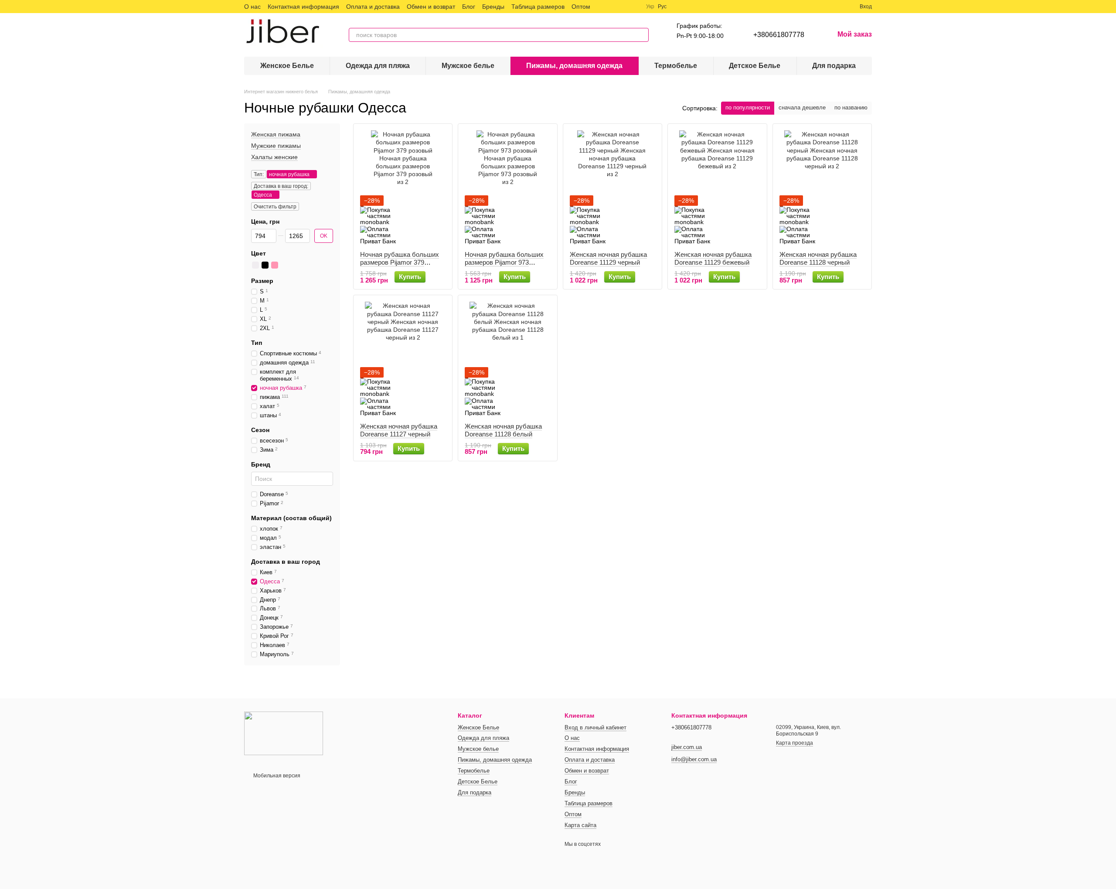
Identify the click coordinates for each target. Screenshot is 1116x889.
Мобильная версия (276, 776)
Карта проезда (794, 743)
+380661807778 (778, 34)
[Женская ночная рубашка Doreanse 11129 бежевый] (717, 187)
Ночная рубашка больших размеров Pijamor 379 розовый (399, 262)
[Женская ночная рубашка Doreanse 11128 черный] (822, 187)
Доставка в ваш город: (281, 186)
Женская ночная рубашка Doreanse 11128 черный (818, 258)
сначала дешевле (802, 107)
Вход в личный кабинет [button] (595, 727)
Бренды (493, 6)
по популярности (747, 107)
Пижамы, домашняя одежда (574, 65)
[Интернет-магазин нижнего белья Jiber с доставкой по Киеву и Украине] (283, 733)
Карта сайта (580, 825)
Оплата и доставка (373, 6)
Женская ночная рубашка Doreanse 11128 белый (503, 430)
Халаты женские (274, 157)
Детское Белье (754, 65)
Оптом (581, 6)
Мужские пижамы (276, 145)
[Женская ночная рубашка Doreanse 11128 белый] (507, 359)
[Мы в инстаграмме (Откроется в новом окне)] (623, 6)
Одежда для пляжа (378, 65)
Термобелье (675, 65)
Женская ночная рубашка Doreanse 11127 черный (398, 430)
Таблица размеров (538, 6)
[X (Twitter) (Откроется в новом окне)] (612, 6)
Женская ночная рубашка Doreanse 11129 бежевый (713, 258)
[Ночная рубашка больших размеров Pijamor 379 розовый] (403, 187)
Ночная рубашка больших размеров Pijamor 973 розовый (504, 262)
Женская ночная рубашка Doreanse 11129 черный (608, 258)
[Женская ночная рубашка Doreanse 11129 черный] (612, 187)
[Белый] (255, 265)
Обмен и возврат (431, 6)
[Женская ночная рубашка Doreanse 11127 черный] (403, 359)
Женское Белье (287, 65)
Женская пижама (275, 134)
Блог (468, 6)
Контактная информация (303, 6)
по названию (851, 107)
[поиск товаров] (642, 35)
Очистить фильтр (275, 207)
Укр (650, 6)
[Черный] (265, 265)
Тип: (259, 174)
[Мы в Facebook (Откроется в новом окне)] (602, 6)
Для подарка (834, 65)
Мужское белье (468, 65)
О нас (252, 6)
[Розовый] (274, 265)
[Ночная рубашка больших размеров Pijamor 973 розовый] (507, 187)
